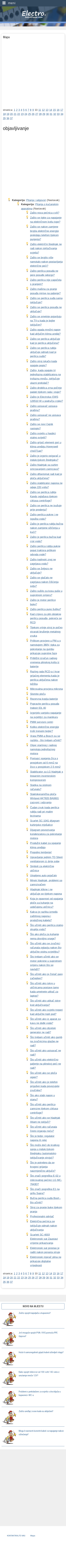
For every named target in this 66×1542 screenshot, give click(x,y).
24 (25, 114)
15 (54, 109)
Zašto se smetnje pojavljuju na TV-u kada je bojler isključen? (45, 320)
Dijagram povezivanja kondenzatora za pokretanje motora (46, 834)
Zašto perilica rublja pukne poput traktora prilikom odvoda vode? (45, 550)
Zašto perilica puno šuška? (45, 609)
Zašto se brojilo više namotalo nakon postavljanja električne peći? (46, 261)
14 (50, 109)
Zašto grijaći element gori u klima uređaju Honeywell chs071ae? (45, 446)
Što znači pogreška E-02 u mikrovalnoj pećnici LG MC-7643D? (46, 1180)
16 (58, 109)
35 (4, 118)
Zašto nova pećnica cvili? (44, 212)
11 (39, 109)
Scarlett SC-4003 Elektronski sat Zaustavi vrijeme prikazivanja (44, 1238)
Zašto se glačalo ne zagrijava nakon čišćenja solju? (44, 581)
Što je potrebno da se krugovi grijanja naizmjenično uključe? (42, 1166)
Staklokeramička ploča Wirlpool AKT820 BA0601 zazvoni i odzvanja (44, 798)
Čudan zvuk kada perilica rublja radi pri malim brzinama (44, 811)
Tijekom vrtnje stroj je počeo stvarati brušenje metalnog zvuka (46, 631)
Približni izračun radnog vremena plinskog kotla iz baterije (44, 662)
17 (61, 109)
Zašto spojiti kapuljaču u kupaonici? (35, 1313)
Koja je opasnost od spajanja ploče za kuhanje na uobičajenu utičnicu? (46, 902)
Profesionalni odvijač (42, 1216)
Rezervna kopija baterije (44, 698)
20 (11, 114)
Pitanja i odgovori (36, 200)
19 (7, 114)
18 (4, 114)
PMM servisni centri (41, 722)
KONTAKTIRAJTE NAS (16, 1535)
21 (15, 114)
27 (36, 114)
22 (18, 114)
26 (33, 114)
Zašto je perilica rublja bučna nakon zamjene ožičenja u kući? (46, 528)
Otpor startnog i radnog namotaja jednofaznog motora (43, 749)
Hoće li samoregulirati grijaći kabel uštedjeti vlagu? (41, 1352)
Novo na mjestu (33, 1306)
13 (47, 109)
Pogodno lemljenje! (41, 852)
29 (43, 114)
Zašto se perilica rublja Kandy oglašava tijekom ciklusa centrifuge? (43, 496)
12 (43, 109)
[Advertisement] (33, 72)
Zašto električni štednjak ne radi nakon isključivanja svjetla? (46, 248)
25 (29, 114)
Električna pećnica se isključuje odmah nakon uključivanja (43, 1225)
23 (22, 114)
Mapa (32, 1535)
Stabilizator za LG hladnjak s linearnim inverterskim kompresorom (46, 776)
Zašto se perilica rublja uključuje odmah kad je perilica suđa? (43, 352)
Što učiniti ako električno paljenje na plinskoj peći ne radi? (45, 1063)
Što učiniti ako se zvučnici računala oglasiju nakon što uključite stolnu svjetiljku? (45, 947)
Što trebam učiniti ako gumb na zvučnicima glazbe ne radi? (46, 1041)
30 (47, 114)
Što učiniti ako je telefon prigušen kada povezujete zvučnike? (44, 1086)
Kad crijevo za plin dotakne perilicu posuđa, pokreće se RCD (46, 618)
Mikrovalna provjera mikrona (46, 688)
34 (61, 114)
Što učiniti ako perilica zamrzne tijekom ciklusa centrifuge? (44, 1108)
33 (58, 114)
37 (11, 118)
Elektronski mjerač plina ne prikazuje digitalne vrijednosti (45, 1261)
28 (40, 114)
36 (7, 118)
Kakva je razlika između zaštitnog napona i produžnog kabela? (44, 916)
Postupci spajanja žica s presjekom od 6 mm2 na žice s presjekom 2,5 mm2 (45, 762)
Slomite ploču (38, 694)
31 (51, 114)
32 (54, 114)
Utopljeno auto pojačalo (43, 875)
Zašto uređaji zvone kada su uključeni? (36, 1411)
